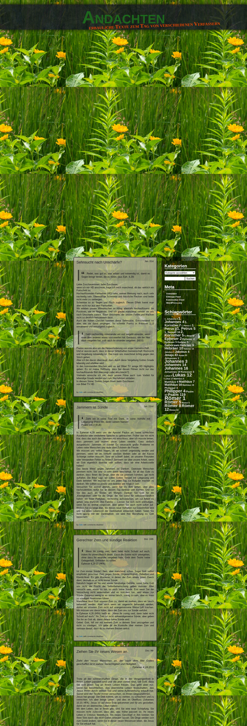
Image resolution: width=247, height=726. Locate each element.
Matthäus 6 (171, 381)
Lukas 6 (168, 376)
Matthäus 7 (187, 381)
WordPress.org (174, 303)
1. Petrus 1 (186, 326)
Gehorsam (172, 345)
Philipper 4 (175, 391)
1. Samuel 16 (172, 332)
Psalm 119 (177, 395)
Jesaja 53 (182, 355)
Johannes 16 (176, 368)
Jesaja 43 (171, 355)
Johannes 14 (175, 365)
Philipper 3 (171, 387)
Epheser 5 (171, 342)
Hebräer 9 (187, 345)
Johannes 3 (176, 361)
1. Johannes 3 (171, 319)
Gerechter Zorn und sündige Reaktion (106, 540)
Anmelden (171, 293)
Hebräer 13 (189, 349)
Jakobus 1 (169, 352)
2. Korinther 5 (174, 333)
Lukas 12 (182, 374)
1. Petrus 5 (186, 328)
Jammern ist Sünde (92, 407)
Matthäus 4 (179, 379)
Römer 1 (175, 398)
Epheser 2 (173, 339)
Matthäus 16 (173, 384)
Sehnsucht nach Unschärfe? (99, 262)
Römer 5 (173, 402)
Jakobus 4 (182, 351)
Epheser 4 (188, 339)
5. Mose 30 (189, 336)
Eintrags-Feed (173, 297)
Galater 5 (182, 342)
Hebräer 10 (174, 348)
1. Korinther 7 (176, 323)
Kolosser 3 (187, 371)
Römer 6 (186, 403)
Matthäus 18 (188, 385)
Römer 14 (173, 410)
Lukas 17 (169, 379)
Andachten (123, 17)
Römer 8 (173, 405)
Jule (81, 392)
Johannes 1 (172, 358)
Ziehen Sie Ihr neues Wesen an (101, 651)
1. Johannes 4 (174, 320)
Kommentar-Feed (175, 300)
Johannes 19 (172, 371)
